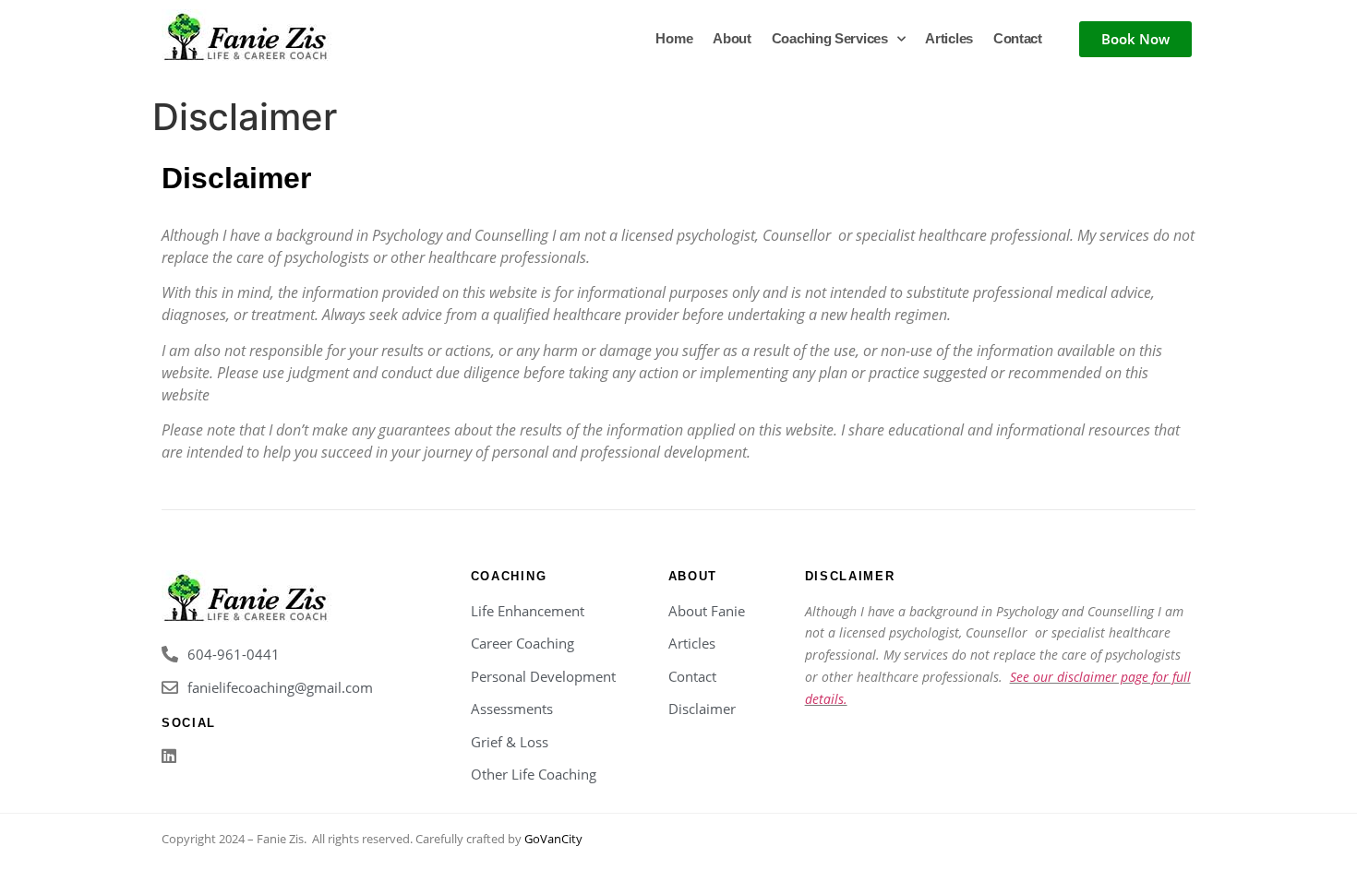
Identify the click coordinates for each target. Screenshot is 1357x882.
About (732, 38)
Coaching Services (830, 38)
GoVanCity (553, 838)
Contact (1017, 38)
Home (673, 38)
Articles (949, 38)
